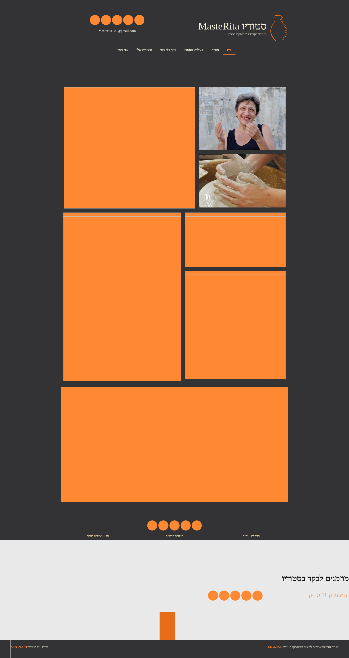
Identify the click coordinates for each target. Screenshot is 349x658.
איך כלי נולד (168, 50)
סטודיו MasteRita (232, 26)
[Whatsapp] (128, 20)
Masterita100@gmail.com (117, 31)
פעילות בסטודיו (193, 50)
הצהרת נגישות (251, 536)
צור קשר (123, 50)
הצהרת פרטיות (174, 536)
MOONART (19, 647)
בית (229, 50)
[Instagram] (95, 20)
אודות (215, 50)
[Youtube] (106, 20)
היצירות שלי (144, 50)
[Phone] (139, 20)
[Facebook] (117, 20)
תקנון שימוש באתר (98, 536)
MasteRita (275, 647)
